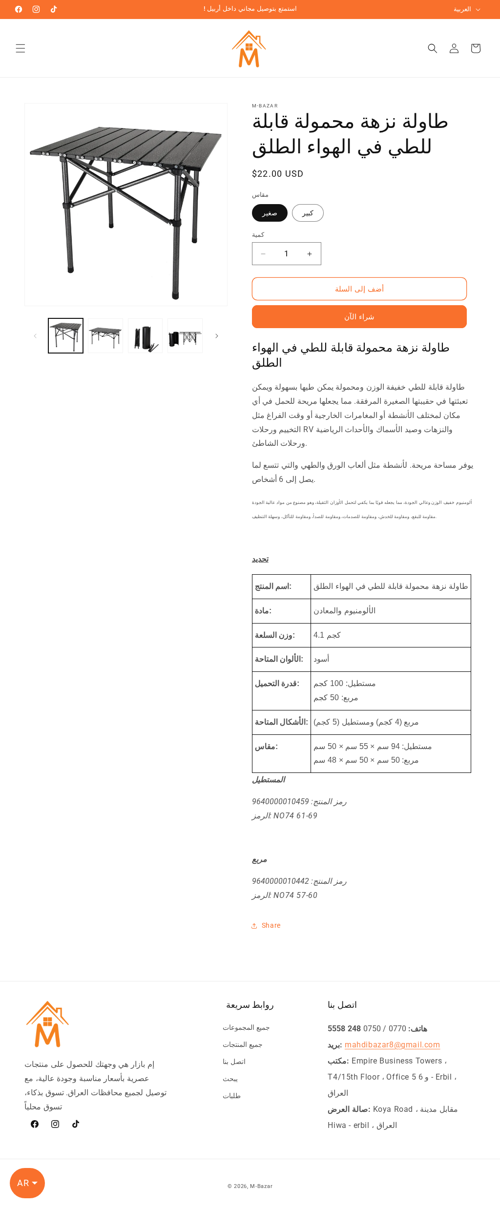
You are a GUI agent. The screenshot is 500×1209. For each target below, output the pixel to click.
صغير (269, 213)
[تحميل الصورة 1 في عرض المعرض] (65, 335)
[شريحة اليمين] (217, 336)
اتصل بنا (234, 1061)
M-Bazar (261, 1186)
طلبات (232, 1096)
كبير (307, 213)
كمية (258, 234)
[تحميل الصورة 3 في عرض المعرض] (145, 335)
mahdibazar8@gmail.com (392, 1044)
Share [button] (271, 925)
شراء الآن (359, 317)
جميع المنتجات (243, 1044)
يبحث (230, 1079)
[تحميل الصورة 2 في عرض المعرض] (105, 335)
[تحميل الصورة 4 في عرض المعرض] (184, 335)
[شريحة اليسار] (35, 336)
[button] (20, 48)
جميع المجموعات (246, 1027)
